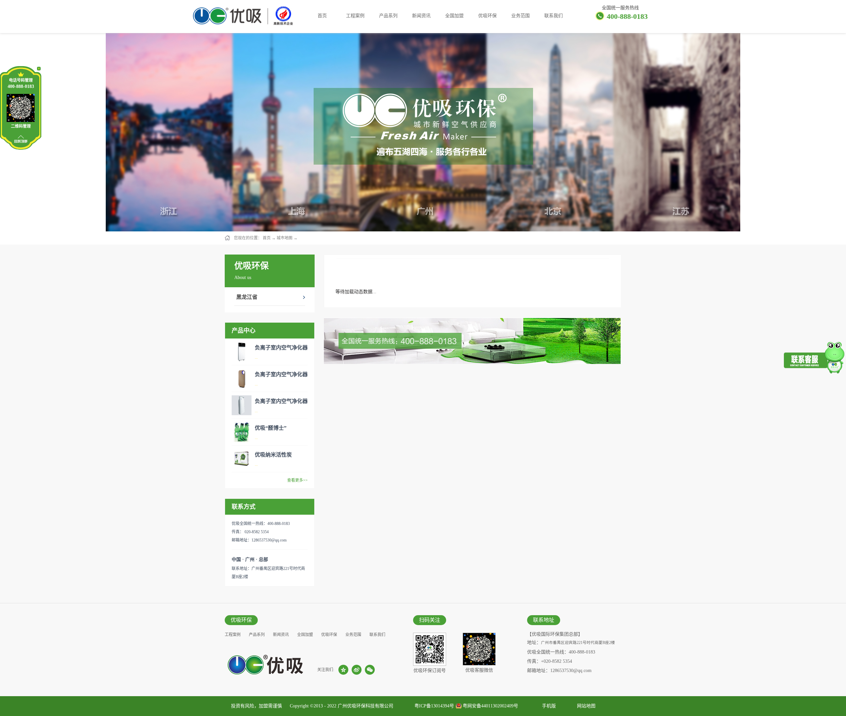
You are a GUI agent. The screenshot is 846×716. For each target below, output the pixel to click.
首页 (322, 15)
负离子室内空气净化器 (281, 347)
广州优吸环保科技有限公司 (365, 705)
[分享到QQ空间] (343, 670)
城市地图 (284, 238)
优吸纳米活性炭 (273, 454)
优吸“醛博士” (271, 428)
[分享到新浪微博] (357, 670)
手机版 (547, 705)
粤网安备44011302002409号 (490, 705)
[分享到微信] (370, 670)
